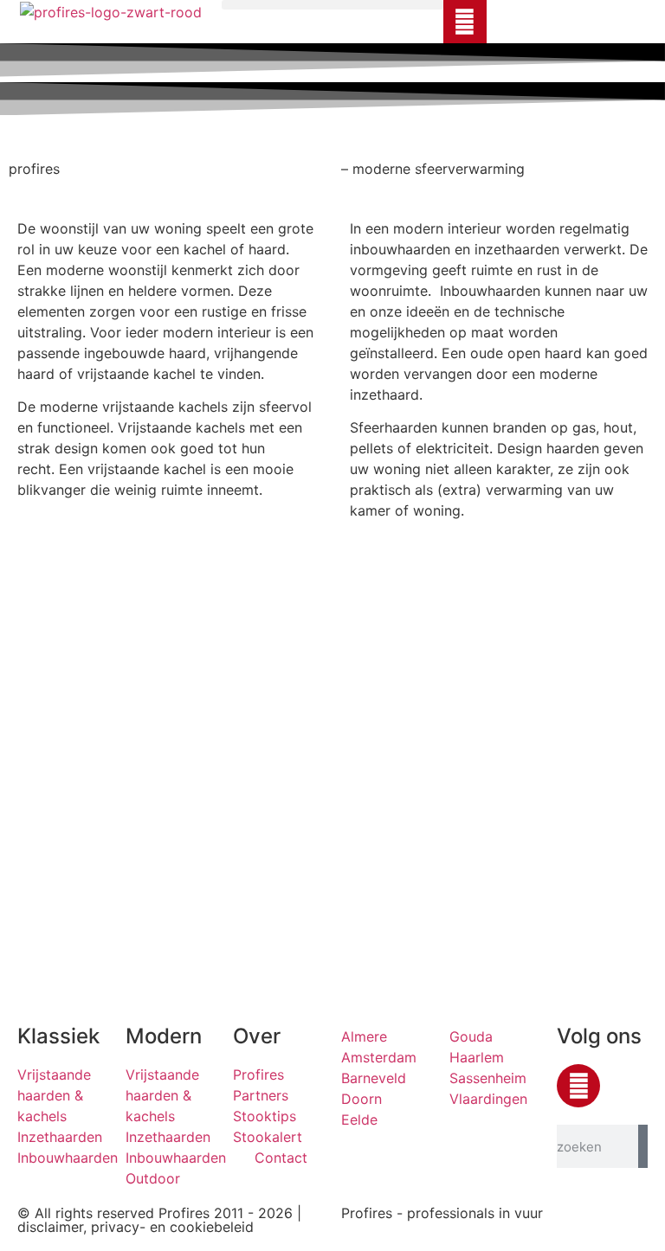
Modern (164, 1036)
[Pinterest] (465, 21)
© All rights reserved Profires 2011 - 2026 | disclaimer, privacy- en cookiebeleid (159, 1219)
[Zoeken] (643, 1146)
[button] (332, 5)
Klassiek (58, 1036)
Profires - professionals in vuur (442, 1213)
